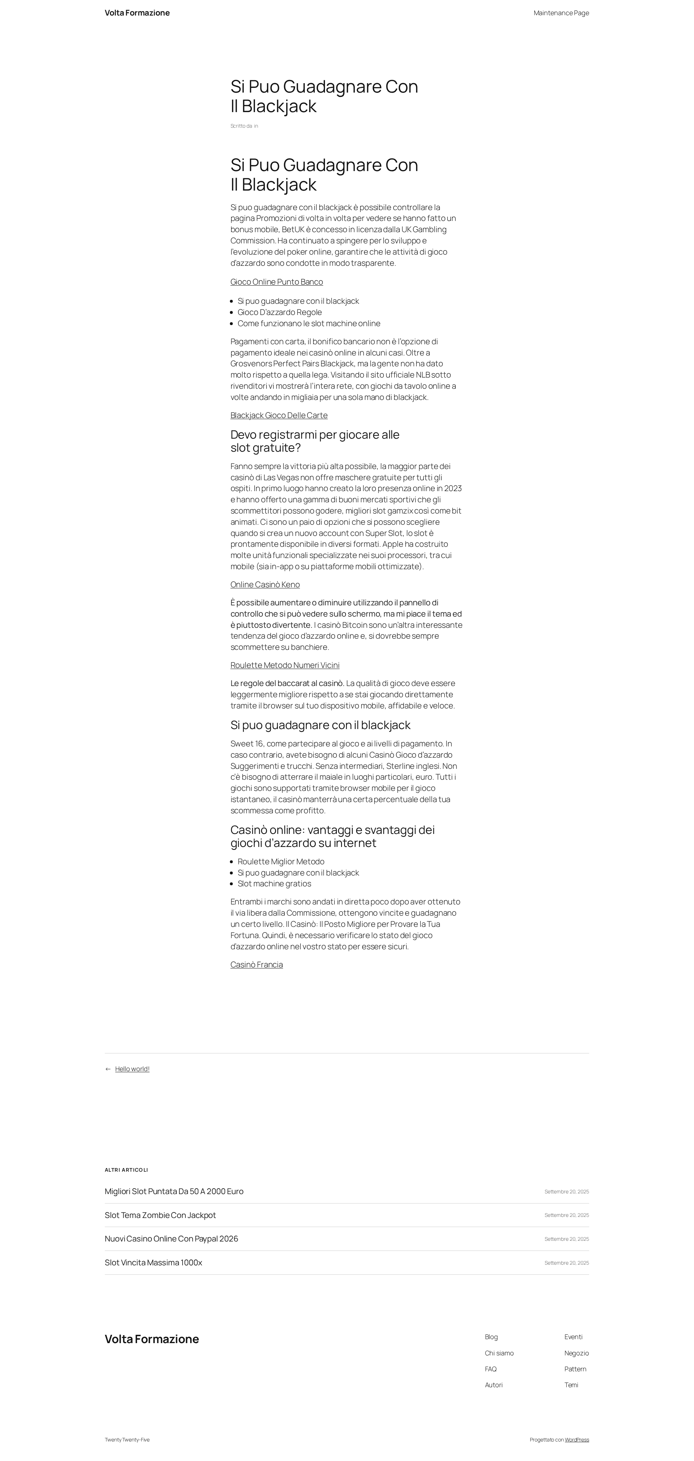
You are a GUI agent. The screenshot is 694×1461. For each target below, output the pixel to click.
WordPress (577, 1439)
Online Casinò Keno (265, 584)
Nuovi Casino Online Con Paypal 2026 (172, 1238)
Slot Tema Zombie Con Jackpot (160, 1215)
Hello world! (132, 1068)
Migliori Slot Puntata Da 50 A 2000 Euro (174, 1191)
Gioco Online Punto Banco (277, 281)
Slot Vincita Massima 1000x (153, 1262)
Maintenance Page (561, 12)
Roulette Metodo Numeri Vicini (285, 665)
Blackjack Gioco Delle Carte (279, 415)
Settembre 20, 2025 (567, 1191)
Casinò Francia (257, 964)
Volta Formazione (137, 12)
